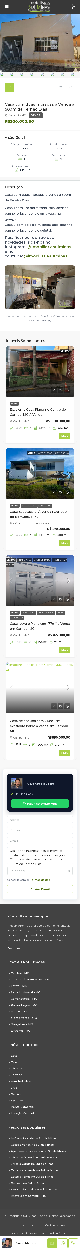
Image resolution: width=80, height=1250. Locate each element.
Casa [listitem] (14, 1062)
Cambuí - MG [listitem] (20, 973)
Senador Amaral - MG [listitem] (25, 992)
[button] (60, 87)
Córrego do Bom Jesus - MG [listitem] (30, 979)
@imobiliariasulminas (49, 246)
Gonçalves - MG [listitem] (22, 1024)
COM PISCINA (62, 453)
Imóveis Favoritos (53, 1225)
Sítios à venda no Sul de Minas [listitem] (32, 1164)
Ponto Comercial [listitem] (22, 1107)
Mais (64, 436)
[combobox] (40, 871)
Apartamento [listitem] (20, 1100)
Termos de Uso (40, 880)
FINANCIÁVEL (24, 560)
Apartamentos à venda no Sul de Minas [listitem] (38, 1151)
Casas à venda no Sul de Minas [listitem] (32, 1144)
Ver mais (14, 948)
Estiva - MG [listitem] (19, 986)
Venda (35, 115)
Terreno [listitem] (16, 1075)
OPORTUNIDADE (42, 560)
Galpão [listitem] (16, 1094)
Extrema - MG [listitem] (20, 1030)
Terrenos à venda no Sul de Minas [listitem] (34, 1170)
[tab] (9, 87)
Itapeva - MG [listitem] (20, 1011)
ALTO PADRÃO (45, 453)
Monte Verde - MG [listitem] (24, 1018)
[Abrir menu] (6, 7)
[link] (40, 371)
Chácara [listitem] (16, 1068)
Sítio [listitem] (14, 1087)
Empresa (29, 1225)
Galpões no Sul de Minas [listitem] (28, 1183)
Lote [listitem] (14, 1055)
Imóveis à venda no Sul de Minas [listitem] (34, 1138)
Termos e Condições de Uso (24, 1233)
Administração (59, 1233)
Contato (11, 1225)
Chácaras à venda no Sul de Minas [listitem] (34, 1157)
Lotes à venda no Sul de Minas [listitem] (32, 1176)
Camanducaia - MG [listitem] (24, 998)
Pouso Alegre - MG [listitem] (24, 1005)
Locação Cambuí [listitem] (22, 1113)
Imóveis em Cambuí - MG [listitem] (28, 1196)
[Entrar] (72, 7)
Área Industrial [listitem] (21, 1081)
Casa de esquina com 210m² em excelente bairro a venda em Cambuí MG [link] (39, 726)
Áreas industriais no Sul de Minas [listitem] (34, 1189)
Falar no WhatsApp (42, 803)
